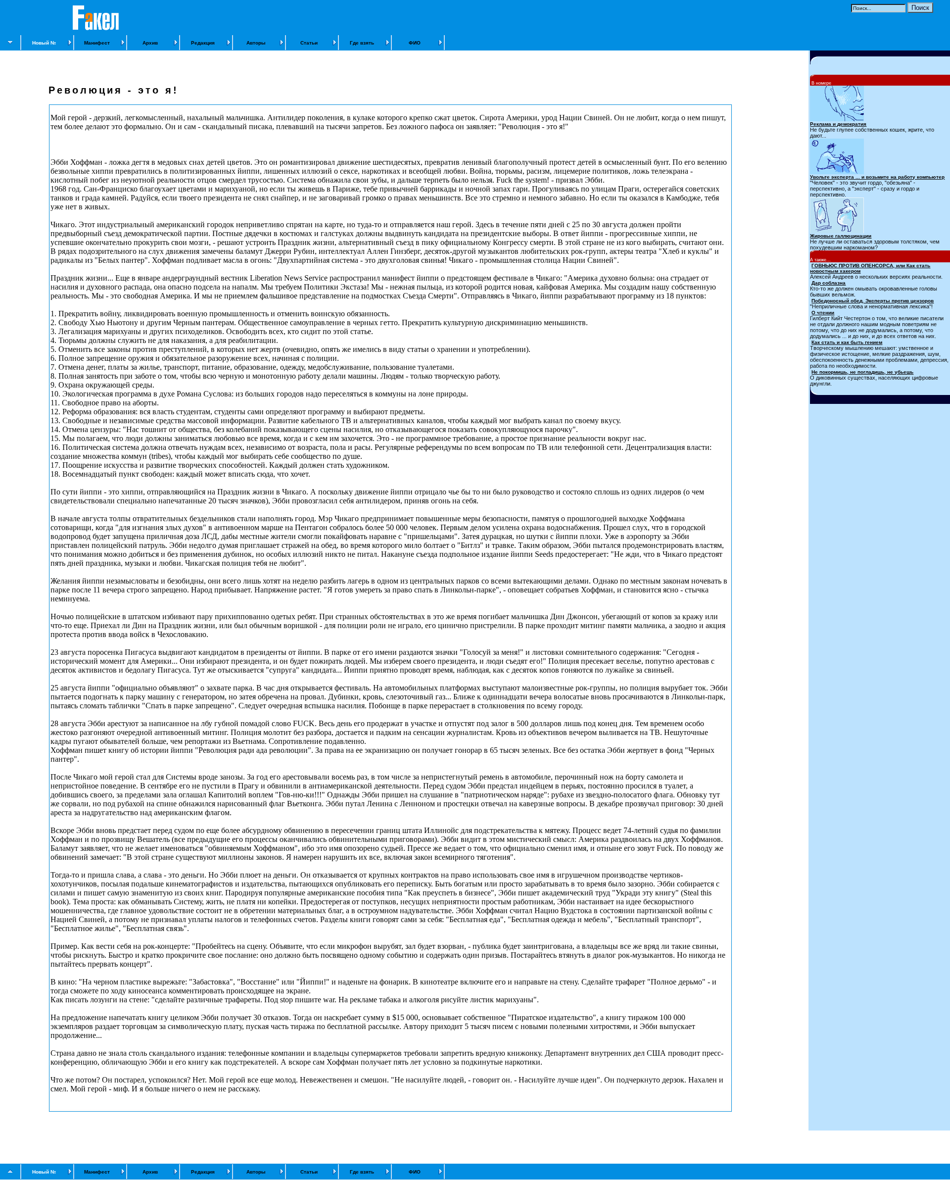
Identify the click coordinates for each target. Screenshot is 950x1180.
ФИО (415, 43)
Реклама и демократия (838, 124)
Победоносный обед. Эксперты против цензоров (872, 300)
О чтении (822, 312)
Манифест (97, 43)
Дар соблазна (828, 283)
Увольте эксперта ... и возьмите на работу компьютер (877, 177)
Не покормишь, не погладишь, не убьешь (862, 372)
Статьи (309, 43)
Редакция (203, 43)
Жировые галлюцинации (840, 236)
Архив (150, 43)
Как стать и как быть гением (846, 342)
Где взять (362, 43)
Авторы (256, 43)
